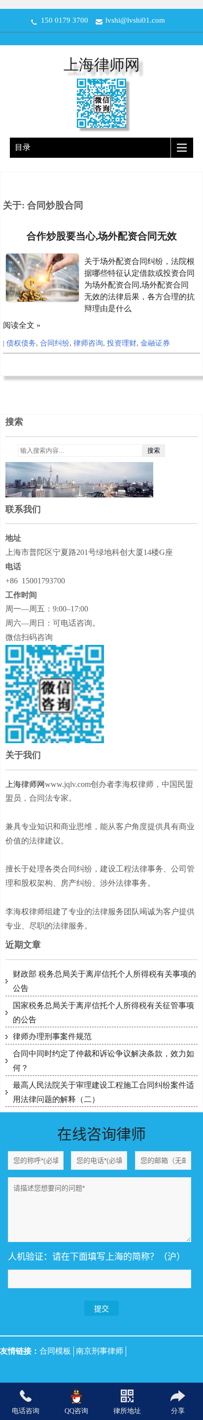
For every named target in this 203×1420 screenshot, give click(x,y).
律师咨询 (88, 343)
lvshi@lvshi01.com (135, 20)
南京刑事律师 (99, 1351)
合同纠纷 (54, 343)
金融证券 (155, 343)
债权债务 (21, 343)
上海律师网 (102, 64)
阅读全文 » (21, 325)
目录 (23, 147)
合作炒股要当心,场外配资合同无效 (102, 236)
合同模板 (55, 1351)
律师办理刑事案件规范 (52, 1036)
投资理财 (121, 343)
